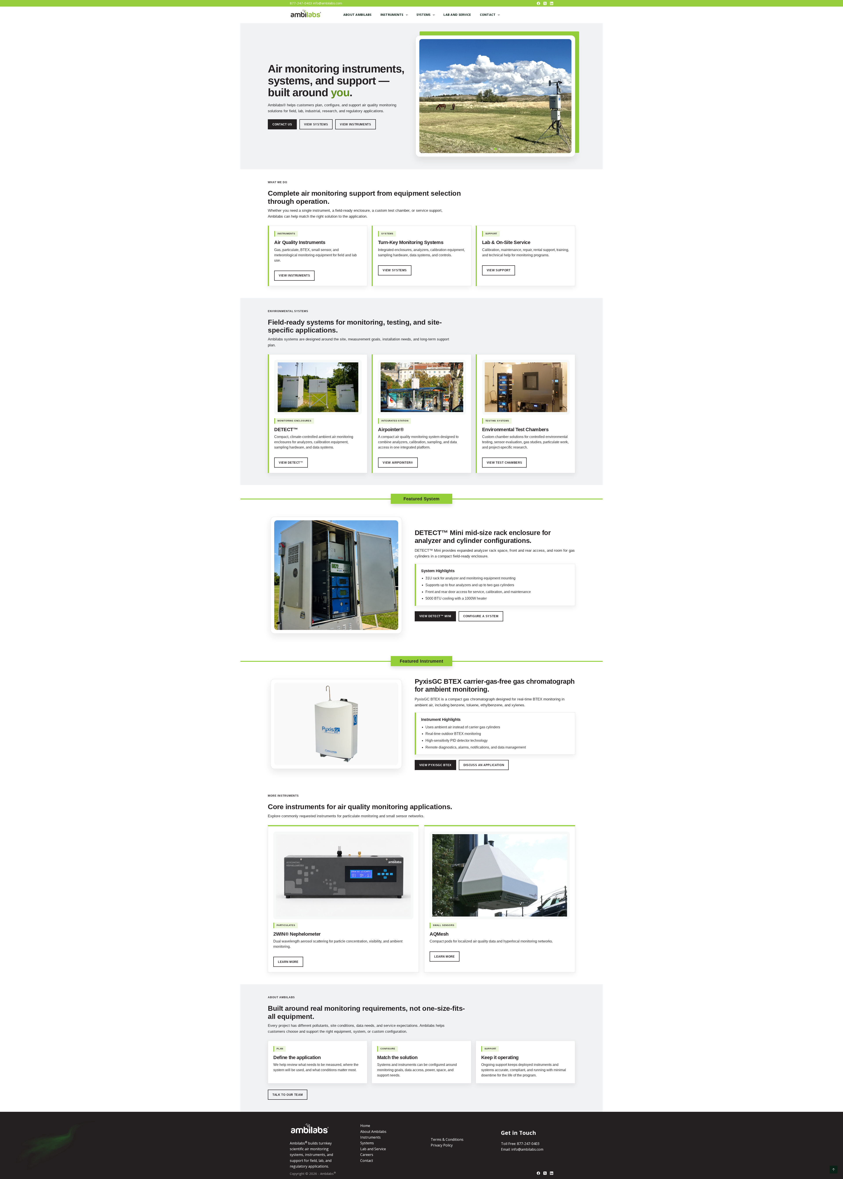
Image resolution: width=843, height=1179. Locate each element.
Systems (423, 15)
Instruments (391, 15)
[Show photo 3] (499, 149)
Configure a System (481, 616)
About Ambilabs (357, 15)
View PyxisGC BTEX (435, 765)
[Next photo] (563, 96)
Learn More (288, 962)
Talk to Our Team (287, 1094)
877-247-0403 (301, 3)
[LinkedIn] (551, 3)
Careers (366, 1154)
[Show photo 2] (495, 149)
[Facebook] (538, 3)
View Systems (316, 124)
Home (365, 1125)
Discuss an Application (483, 765)
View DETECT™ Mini (435, 616)
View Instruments (355, 124)
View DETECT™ (291, 462)
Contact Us (282, 124)
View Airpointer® (398, 462)
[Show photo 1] (491, 149)
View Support (499, 270)
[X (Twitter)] (545, 3)
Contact (488, 15)
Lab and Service (457, 15)
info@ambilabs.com (327, 3)
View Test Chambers (504, 462)
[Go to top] (834, 1170)
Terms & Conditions (447, 1139)
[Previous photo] (427, 96)
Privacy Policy (442, 1145)
